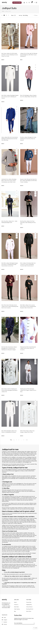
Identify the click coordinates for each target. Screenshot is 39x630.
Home (3, 11)
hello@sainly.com (6, 603)
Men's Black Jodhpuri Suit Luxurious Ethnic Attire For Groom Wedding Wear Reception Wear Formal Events (28, 306)
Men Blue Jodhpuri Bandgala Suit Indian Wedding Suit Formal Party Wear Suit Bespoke (28, 139)
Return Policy (28, 611)
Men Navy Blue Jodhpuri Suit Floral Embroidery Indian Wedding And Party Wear (28, 222)
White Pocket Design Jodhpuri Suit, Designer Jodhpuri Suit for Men (27, 431)
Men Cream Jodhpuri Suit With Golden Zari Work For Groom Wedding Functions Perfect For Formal (10, 55)
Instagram (5, 619)
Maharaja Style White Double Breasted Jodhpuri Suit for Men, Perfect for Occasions (28, 348)
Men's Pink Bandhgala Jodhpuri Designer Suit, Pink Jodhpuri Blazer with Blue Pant (28, 96)
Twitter (5, 617)
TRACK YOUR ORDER (17, 2)
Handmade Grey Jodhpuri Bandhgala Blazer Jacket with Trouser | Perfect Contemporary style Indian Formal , (9, 181)
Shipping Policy (29, 604)
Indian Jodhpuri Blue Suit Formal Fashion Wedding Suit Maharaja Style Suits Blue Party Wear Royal (10, 139)
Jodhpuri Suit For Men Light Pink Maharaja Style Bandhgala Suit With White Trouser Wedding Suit (28, 55)
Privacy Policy (28, 602)
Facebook (5, 622)
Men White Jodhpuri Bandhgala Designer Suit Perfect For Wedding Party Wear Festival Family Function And (10, 264)
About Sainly (16, 606)
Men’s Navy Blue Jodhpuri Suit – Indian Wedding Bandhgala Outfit (9, 222)
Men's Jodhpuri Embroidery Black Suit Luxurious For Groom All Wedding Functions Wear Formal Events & (28, 264)
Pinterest (5, 624)
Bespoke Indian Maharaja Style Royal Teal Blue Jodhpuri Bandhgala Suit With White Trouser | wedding (28, 181)
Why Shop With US (29, 609)
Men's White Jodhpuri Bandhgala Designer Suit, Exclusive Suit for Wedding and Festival (10, 97)
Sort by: (20, 15)
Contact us (16, 604)
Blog (15, 611)
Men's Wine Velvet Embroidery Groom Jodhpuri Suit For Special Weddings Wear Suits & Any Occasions (10, 306)
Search (15, 602)
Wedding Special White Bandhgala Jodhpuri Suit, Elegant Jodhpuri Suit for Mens (28, 390)
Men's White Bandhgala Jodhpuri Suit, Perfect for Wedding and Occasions (9, 431)
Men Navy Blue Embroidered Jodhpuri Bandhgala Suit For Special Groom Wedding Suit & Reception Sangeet (9, 348)
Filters (36, 15)
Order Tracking (17, 609)
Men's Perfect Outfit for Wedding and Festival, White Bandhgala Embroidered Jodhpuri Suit (9, 390)
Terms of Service (29, 606)
